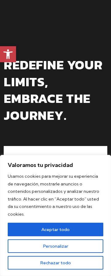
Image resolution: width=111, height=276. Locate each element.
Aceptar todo (55, 229)
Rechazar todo (55, 263)
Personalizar (55, 246)
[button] (8, 54)
